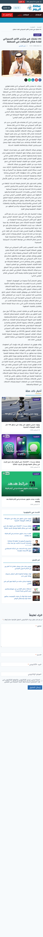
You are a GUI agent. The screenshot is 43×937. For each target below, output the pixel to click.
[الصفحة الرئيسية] (34, 7)
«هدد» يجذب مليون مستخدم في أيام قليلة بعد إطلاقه (23, 500)
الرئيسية (39, 27)
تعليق (38, 626)
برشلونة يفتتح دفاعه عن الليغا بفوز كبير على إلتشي (17, 582)
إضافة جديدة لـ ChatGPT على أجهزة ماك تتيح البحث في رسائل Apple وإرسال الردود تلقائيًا (22, 463)
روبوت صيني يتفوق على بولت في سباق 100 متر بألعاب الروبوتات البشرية (23, 426)
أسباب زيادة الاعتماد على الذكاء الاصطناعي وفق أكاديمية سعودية (18, 549)
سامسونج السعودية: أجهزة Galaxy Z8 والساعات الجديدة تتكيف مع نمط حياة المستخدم (19, 543)
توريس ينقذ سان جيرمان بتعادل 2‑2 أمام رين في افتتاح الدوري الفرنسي (17, 567)
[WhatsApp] (29, 79)
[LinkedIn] (32, 79)
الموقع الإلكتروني (34, 674)
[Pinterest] (36, 79)
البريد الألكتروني (34, 664)
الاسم (38, 655)
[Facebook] (39, 79)
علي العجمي (22, 46)
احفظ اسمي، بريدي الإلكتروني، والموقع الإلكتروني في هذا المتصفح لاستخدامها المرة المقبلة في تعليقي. (21, 681)
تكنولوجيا (32, 27)
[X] (25, 79)
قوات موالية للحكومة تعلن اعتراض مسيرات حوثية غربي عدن (18, 575)
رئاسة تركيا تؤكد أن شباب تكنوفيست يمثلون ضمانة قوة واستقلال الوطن (17, 597)
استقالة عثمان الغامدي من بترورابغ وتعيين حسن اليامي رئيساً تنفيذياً (18, 590)
